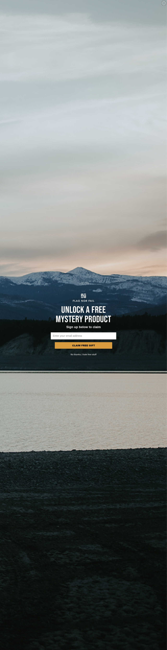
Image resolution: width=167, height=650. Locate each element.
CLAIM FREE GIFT (83, 345)
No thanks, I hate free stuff (83, 354)
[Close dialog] (164, 3)
